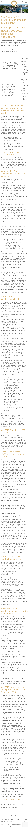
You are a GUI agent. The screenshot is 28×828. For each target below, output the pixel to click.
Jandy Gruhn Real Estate (14, 824)
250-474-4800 (22, 821)
